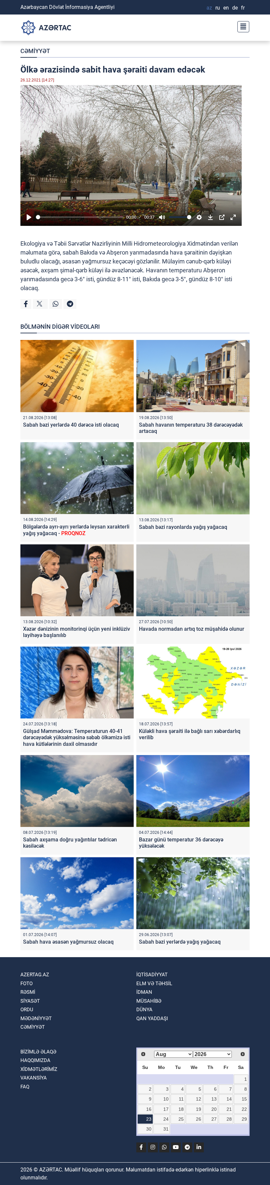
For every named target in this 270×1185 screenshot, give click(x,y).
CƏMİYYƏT (35, 50)
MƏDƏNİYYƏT (36, 1018)
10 (166, 1099)
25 (181, 1119)
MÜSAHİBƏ (148, 1001)
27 (214, 1119)
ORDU (26, 1010)
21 (229, 1109)
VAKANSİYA (33, 1078)
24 (166, 1119)
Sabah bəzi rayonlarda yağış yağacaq (183, 527)
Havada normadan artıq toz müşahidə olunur (191, 629)
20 (214, 1109)
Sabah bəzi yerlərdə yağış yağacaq (180, 942)
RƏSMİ (27, 992)
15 (244, 1099)
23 (148, 1119)
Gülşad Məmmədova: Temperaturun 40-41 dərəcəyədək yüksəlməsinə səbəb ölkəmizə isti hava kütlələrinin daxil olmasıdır (76, 737)
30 (148, 1129)
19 (198, 1109)
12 (198, 1099)
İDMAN (144, 992)
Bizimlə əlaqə (38, 1052)
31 (166, 1129)
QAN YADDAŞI (152, 1018)
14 (229, 1099)
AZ (209, 8)
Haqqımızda (35, 1060)
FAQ (24, 1087)
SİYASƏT (30, 1001)
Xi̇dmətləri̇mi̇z (38, 1069)
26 (198, 1119)
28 (229, 1119)
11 (181, 1099)
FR (243, 8)
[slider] (80, 217)
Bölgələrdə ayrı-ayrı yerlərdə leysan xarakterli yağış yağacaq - (76, 530)
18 (181, 1109)
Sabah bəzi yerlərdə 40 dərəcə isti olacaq (71, 425)
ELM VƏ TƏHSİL (154, 984)
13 (214, 1099)
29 (244, 1119)
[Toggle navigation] (241, 26)
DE (235, 8)
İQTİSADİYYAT (152, 975)
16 (148, 1109)
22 (244, 1109)
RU (217, 8)
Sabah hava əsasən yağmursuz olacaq (68, 942)
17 (166, 1109)
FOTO (26, 984)
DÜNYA (144, 1010)
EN (226, 8)
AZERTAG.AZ (34, 975)
